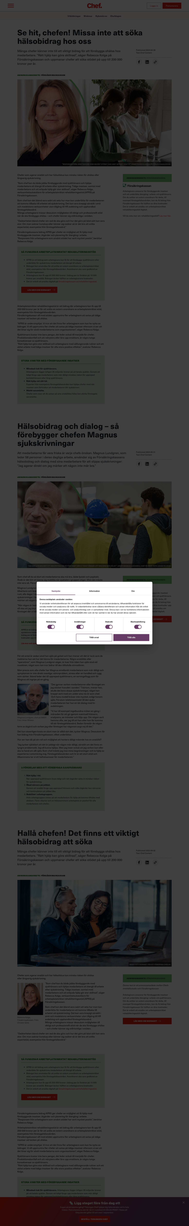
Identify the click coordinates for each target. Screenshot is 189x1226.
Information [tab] (94, 591)
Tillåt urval (94, 637)
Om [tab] (133, 591)
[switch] (80, 627)
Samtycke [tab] (56, 591)
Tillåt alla (131, 637)
